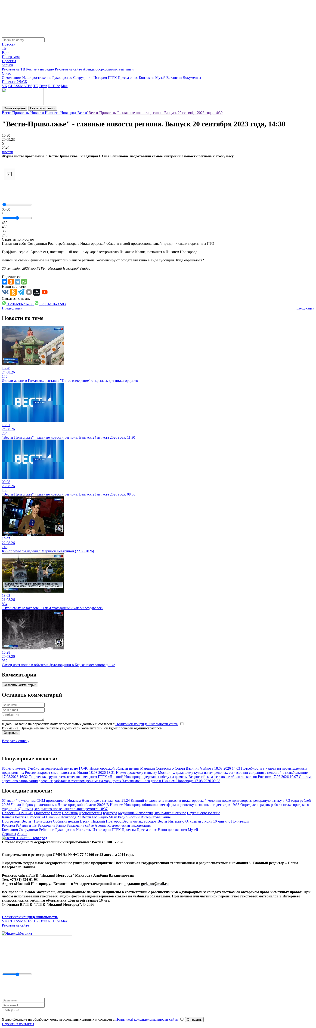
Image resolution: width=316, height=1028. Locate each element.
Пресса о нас (128, 78)
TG (35, 86)
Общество (42, 813)
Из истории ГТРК (107, 830)
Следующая (305, 308)
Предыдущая (12, 308)
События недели (66, 821)
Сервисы (9, 834)
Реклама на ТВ (13, 69)
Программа (11, 57)
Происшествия (90, 813)
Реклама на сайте (68, 69)
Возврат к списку (15, 741)
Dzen (43, 86)
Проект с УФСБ (14, 82)
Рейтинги (126, 69)
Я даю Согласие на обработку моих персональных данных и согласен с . (91, 724)
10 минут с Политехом (231, 821)
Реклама (8, 825)
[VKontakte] (4, 282)
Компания (10, 830)
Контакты (146, 78)
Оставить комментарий (20, 685)
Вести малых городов (139, 821)
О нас (6, 73)
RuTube (54, 86)
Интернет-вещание (156, 817)
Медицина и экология (135, 813)
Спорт (56, 813)
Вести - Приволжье (37, 821)
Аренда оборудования (100, 69)
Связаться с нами (42, 108)
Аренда (100, 825)
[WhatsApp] (24, 282)
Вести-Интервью (171, 821)
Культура (110, 813)
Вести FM (89, 817)
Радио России (129, 817)
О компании (11, 78)
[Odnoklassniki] (11, 282)
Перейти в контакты (18, 1024)
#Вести (7, 152)
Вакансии (174, 78)
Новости (8, 44)
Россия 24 (37, 817)
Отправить (11, 732)
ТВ (4, 48)
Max (64, 86)
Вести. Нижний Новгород (100, 821)
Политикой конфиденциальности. (30, 917)
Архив (22, 834)
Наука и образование (203, 813)
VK (4, 86)
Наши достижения (36, 78)
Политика (70, 813)
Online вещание (14, 108)
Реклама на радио (40, 69)
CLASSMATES (20, 86)
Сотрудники (83, 78)
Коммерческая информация (129, 825)
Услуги (7, 65)
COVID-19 (24, 813)
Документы (192, 78)
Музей (160, 78)
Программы (11, 821)
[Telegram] (17, 282)
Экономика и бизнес (170, 813)
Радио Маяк (107, 817)
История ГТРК (105, 78)
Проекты (9, 61)
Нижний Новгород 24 (63, 817)
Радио (6, 53)
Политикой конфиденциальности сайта (146, 724)
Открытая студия (198, 821)
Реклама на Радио (52, 825)
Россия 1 (22, 817)
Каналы (8, 817)
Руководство (62, 78)
